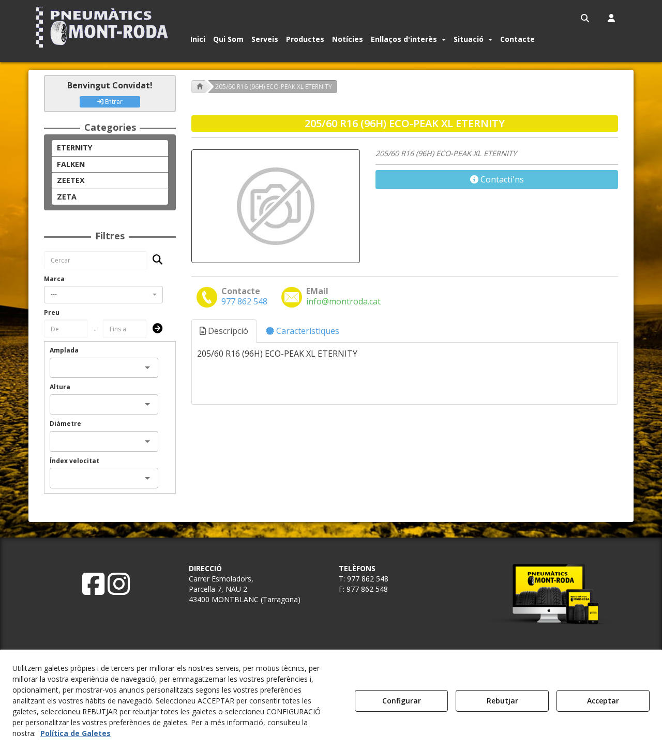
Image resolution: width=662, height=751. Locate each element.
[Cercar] (154, 260)
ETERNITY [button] (75, 147)
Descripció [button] (227, 330)
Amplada (64, 350)
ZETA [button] (67, 197)
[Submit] (154, 329)
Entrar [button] (113, 101)
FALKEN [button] (71, 164)
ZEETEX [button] (71, 180)
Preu (51, 312)
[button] (104, 27)
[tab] (224, 331)
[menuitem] (585, 18)
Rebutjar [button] (502, 701)
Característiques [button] (306, 330)
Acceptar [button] (603, 701)
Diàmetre (65, 423)
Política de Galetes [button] (75, 733)
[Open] (147, 367)
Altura (60, 386)
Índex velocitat (74, 460)
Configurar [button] (401, 701)
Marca (54, 278)
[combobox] (103, 294)
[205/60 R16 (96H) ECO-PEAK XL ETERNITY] (275, 206)
